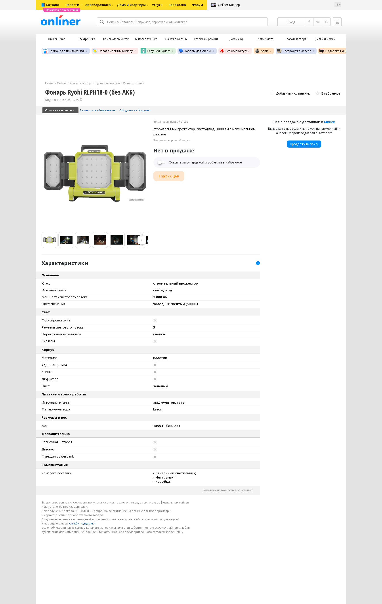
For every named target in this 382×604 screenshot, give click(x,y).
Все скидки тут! (236, 51)
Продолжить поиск (304, 144)
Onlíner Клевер (229, 5)
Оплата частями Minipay (116, 51)
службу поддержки (82, 523)
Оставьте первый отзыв (173, 121)
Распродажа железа (297, 51)
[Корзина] (337, 21)
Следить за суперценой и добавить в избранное (205, 162)
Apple (265, 51)
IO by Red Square (158, 51)
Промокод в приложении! (66, 51)
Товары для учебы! (198, 51)
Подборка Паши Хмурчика (344, 51)
